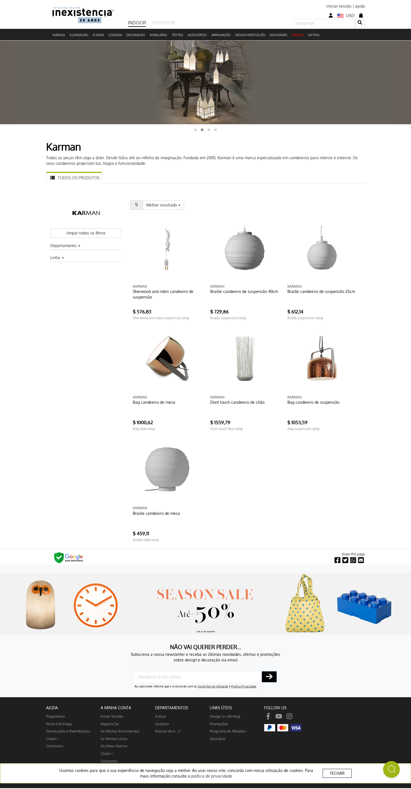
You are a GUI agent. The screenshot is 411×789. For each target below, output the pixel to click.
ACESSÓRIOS (197, 35)
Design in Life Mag (225, 716)
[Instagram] (289, 716)
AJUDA (52, 707)
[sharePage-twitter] (345, 560)
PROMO (297, 35)
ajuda (360, 6)
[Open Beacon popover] (391, 769)
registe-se (110, 723)
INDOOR (137, 22)
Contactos (54, 745)
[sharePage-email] (361, 560)
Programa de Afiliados (228, 731)
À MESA (98, 35)
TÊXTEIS (177, 35)
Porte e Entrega (59, 723)
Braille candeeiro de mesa (156, 513)
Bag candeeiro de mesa (154, 402)
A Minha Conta (116, 707)
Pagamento (55, 716)
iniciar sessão (339, 6)
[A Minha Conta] (330, 15)
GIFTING (314, 35)
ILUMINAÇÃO (79, 35)
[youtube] (279, 716)
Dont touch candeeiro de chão (237, 402)
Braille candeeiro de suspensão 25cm (321, 291)
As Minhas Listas (114, 738)
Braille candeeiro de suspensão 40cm (244, 291)
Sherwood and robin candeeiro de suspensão (163, 294)
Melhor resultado (165, 204)
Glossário (217, 738)
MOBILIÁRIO (158, 35)
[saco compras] (360, 15)
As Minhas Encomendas (120, 731)
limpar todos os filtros (86, 233)
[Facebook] (268, 716)
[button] (195, 130)
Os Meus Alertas (114, 745)
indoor (160, 716)
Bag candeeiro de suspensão (313, 402)
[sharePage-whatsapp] (353, 560)
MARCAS (59, 35)
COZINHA (115, 35)
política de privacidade (211, 776)
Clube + (52, 738)
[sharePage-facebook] (337, 560)
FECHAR (337, 773)
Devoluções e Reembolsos (68, 731)
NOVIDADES (278, 35)
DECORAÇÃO (135, 35)
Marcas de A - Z (167, 731)
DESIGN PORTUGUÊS (250, 35)
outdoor (162, 723)
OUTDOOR (163, 22)
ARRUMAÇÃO (221, 35)
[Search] (360, 22)
